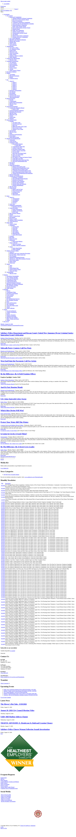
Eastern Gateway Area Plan (18, 150)
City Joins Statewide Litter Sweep (13, 399)
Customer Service (14, 78)
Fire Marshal (12, 91)
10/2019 (3, 568)
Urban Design (13, 188)
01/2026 (3, 497)
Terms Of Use (23, 825)
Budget (11, 77)
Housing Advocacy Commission (20, 37)
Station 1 (14, 82)
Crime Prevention (14, 208)
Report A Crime (13, 218)
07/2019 (3, 570)
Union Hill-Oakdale (17, 234)
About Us (12, 81)
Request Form (13, 94)
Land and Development (12, 106)
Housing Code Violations (18, 181)
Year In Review (13, 45)
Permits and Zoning (11, 286)
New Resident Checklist (12, 300)
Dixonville (14, 228)
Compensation (13, 101)
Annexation (12, 140)
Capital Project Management (13, 58)
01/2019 (3, 644)
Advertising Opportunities (13, 276)
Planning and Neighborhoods (13, 138)
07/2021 (3, 560)
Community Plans (14, 142)
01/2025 (3, 503)
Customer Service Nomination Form (9, 788)
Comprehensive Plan (11, 280)
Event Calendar (13, 63)
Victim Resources (14, 221)
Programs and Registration (16, 134)
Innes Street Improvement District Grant (21, 172)
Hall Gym (14, 125)
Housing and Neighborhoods (16, 176)
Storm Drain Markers (17, 241)
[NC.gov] (6, 824)
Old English (15, 230)
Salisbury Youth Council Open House (20, 691)
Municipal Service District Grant (20, 169)
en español (12, 650)
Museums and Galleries (12, 317)
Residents (6, 289)
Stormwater (12, 240)
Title (2, 483)
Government (6, 14)
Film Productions (14, 65)
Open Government (14, 53)
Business (6, 274)
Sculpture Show (16, 192)
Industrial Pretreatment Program (17, 257)
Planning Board (16, 29)
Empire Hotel (13, 50)
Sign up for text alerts (6, 794)
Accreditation (15, 200)
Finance (8, 73)
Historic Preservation (14, 174)
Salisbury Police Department (7, 338)
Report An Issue (13, 238)
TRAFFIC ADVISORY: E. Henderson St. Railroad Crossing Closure (27, 723)
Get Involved (13, 130)
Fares (11, 266)
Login (2, 827)
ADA (11, 265)
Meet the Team (13, 59)
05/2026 (3, 488)
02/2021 (3, 564)
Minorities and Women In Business (18, 39)
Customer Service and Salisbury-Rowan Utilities (12, 425)
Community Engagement (12, 61)
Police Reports (4, 780)
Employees (3, 6)
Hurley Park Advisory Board (19, 26)
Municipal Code (13, 51)
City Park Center (16, 122)
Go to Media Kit (4, 468)
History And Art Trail (17, 189)
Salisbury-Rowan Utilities (13, 250)
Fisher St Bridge (16, 249)
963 (4, 474)
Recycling (12, 237)
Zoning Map (12, 117)
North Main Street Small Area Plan (20, 160)
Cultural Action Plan (17, 148)
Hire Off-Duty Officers (15, 213)
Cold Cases (12, 204)
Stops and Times (13, 270)
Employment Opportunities (16, 102)
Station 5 (14, 87)
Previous (3, 456)
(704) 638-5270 (4, 673)
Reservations (13, 136)
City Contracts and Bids (12, 277)
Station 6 (14, 89)
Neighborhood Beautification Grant (20, 168)
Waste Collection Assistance (19, 245)
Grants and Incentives (15, 165)
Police (8, 196)
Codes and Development (12, 278)
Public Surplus (10, 288)
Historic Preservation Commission (20, 35)
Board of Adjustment (17, 21)
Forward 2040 (15, 152)
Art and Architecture (11, 311)
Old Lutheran (15, 232)
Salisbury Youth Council (18, 31)
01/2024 (3, 508)
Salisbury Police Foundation (16, 220)
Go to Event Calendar (6, 697)
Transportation (10, 272)
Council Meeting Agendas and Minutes (10, 781)
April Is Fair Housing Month (7, 384)
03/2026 (3, 492)
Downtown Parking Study (18, 149)
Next (12, 456)
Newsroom (12, 66)
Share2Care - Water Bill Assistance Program (20, 258)
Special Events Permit (15, 95)
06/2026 (3, 485)
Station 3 (14, 85)
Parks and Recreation (11, 120)
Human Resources (11, 98)
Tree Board (15, 34)
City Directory (13, 62)
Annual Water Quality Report (7, 787)
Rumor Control (13, 67)
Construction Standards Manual (17, 107)
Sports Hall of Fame (14, 137)
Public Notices (13, 54)
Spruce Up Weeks (16, 244)
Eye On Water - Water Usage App (17, 254)
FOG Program (13, 256)
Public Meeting (13, 57)
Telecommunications (14, 97)
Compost (12, 236)
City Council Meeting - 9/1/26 (15, 692)
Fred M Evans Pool (17, 124)
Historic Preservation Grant (18, 166)
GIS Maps (12, 164)
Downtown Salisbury (12, 71)
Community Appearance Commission (21, 22)
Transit (8, 264)
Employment (4, 777)
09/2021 (3, 557)
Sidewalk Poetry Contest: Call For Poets (10, 344)
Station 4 (14, 86)
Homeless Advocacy (17, 206)
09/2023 (3, 509)
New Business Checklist (12, 285)
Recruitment (12, 93)
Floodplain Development (15, 111)
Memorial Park (15, 233)
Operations (15, 201)
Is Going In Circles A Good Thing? (9, 430)
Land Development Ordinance (17, 110)
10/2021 (3, 552)
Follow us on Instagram (6, 800)
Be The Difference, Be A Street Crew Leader (11, 443)
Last (15, 456)
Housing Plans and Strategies (19, 184)
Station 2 (14, 83)
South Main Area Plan (17, 158)
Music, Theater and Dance (13, 319)
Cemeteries (12, 225)
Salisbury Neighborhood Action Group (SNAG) (20, 693)
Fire (7, 79)
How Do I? (6, 321)
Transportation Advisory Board (19, 33)
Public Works (10, 222)
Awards (11, 69)
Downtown (12, 162)
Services (14, 202)
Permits (11, 115)
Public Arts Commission (18, 30)
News (8, 301)
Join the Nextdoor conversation (8, 801)
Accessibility (7, 3)
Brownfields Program (17, 144)
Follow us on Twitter (6, 797)
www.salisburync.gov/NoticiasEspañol (33, 477)
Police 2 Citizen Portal (15, 216)
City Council (10, 15)
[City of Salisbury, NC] (6, 10)
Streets (11, 246)
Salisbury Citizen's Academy (16, 55)
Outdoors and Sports (11, 316)
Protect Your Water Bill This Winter (14, 422)
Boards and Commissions (15, 17)
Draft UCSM (15, 109)
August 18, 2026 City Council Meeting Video (17, 710)
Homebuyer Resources (17, 180)
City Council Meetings (15, 38)
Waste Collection (13, 242)
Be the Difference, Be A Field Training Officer (11, 370)
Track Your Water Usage (12, 305)
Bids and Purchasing (14, 75)
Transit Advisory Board (15, 269)
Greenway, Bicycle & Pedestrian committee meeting (21, 695)
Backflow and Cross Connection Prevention (20, 253)
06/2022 (3, 537)
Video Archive (13, 43)
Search (16, 9)
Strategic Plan (13, 42)
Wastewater (12, 262)
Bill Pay (8, 290)
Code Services (13, 141)
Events (8, 313)
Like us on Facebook (6, 796)
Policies (11, 105)
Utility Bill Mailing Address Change (14, 717)
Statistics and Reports (17, 210)
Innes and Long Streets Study (19, 153)
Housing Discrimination (18, 182)
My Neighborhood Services (13, 298)
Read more (3, 343)
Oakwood (14, 229)
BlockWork (15, 193)
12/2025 (3, 499)
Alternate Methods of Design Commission (22, 18)
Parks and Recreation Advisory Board (21, 27)
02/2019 (3, 599)
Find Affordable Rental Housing (20, 178)
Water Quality (13, 261)
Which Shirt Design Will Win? (8, 407)
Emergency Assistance (17, 177)
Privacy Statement (31, 825)
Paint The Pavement (17, 190)
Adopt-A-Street (13, 224)
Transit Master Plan (14, 268)
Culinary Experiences (12, 312)
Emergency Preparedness (15, 90)
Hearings (12, 118)
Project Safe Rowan (17, 209)
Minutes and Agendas (15, 41)
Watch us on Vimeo (5, 798)
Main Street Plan (16, 156)
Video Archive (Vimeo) (15, 70)
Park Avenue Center (17, 128)
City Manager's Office (15, 49)
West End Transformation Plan (19, 161)
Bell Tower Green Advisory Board (20, 19)
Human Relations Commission (19, 25)
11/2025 (3, 502)
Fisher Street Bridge (17, 248)
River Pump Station (14, 260)
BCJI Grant (15, 212)
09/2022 (3, 530)
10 (10, 456)
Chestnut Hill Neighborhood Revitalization (22, 173)
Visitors (5, 309)
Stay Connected (10, 304)
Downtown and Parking (12, 293)
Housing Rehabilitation (17, 185)
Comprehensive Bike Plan (18, 146)
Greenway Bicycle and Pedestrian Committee (23, 23)
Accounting (12, 74)
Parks (11, 133)
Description (8, 483)
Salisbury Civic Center (17, 129)
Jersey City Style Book (17, 154)
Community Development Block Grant (21, 170)
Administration (10, 46)
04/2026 (3, 490)
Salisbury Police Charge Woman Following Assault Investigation (25, 729)
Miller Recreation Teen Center (19, 126)
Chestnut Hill (15, 226)
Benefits (11, 99)
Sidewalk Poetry (16, 194)
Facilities (12, 121)
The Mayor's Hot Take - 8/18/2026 (14, 704)
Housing (9, 297)
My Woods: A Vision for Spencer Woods (22, 157)
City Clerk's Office (14, 47)
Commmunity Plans (11, 292)
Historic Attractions (11, 315)
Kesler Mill (18, 145)
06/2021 (3, 561)
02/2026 (3, 495)
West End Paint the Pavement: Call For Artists (11, 357)
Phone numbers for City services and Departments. (12, 677)
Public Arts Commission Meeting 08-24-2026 (20, 689)
